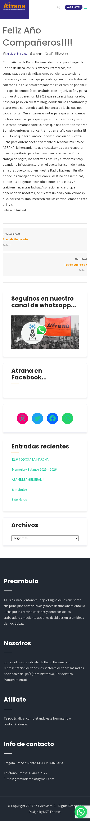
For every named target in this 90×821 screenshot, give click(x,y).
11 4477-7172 (38, 773)
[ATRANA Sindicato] (14, 6)
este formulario (57, 718)
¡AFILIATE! (73, 7)
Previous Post (15, 236)
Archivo (63, 53)
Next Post (75, 261)
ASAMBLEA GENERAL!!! (28, 479)
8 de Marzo (19, 499)
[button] (81, 812)
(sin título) (19, 489)
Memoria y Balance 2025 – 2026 (34, 469)
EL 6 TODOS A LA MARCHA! (30, 459)
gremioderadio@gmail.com (34, 779)
